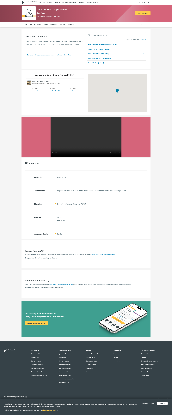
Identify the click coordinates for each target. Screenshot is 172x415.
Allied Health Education (148, 364)
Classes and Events (37, 354)
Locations (37, 24)
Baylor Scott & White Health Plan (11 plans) (102, 44)
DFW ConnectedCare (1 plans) (98, 53)
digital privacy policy (49, 410)
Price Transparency (64, 364)
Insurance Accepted (64, 368)
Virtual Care (35, 357)
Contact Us (89, 372)
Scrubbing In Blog (63, 382)
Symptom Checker (64, 354)
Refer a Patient (145, 354)
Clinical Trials (145, 375)
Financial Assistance (64, 372)
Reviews (71, 24)
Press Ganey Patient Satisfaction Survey (103, 254)
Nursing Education (146, 368)
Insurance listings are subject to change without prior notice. (49, 55)
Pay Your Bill (62, 357)
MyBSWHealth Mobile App (39, 375)
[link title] (29, 2)
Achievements (90, 357)
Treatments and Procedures (40, 372)
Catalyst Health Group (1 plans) (99, 49)
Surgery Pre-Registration (66, 379)
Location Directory (37, 364)
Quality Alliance (91, 364)
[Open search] (148, 2)
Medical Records (63, 361)
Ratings (62, 24)
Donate (116, 357)
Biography (54, 24)
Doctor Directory (36, 361)
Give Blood (117, 361)
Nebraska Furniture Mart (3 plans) (99, 58)
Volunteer (117, 354)
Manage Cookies (148, 403)
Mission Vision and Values (93, 354)
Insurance (28, 24)
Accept (162, 403)
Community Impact (92, 361)
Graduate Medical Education (150, 361)
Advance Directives (64, 375)
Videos (45, 24)
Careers (143, 357)
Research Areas (146, 372)
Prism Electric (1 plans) (96, 63)
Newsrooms (89, 368)
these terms (143, 39)
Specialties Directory (37, 368)
